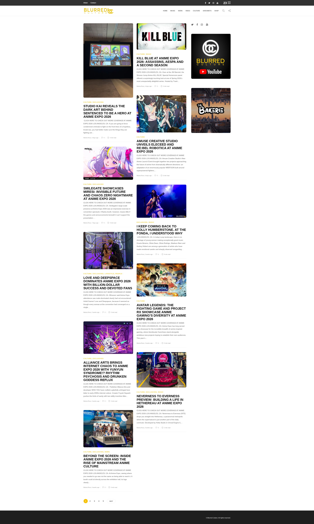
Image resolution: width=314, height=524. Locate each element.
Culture (196, 11)
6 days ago (148, 175)
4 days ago (148, 86)
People (118, 273)
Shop (216, 11)
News (180, 11)
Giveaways (207, 11)
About (85, 3)
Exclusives (98, 102)
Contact (93, 3)
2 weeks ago (149, 254)
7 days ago (95, 223)
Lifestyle (109, 273)
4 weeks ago (95, 401)
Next (111, 501)
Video (187, 11)
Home (165, 11)
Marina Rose (87, 137)
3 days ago (95, 137)
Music (172, 11)
